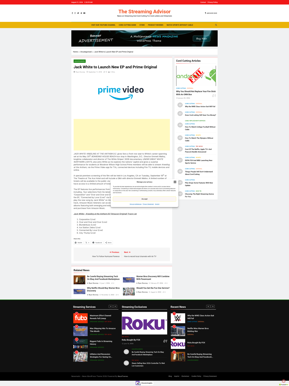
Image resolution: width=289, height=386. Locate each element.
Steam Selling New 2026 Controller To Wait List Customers (197, 357)
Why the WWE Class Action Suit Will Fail (200, 107)
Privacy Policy (213, 2)
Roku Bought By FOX (131, 340)
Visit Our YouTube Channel (103, 25)
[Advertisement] (122, 134)
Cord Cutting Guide (127, 25)
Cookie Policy (196, 376)
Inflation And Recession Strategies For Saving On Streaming (100, 344)
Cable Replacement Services (195, 121)
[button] (175, 182)
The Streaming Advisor (144, 12)
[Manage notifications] (284, 381)
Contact (203, 2)
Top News (199, 146)
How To (198, 191)
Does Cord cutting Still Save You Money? (200, 115)
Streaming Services (97, 322)
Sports (198, 135)
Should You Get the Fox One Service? (153, 288)
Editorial (190, 88)
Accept (145, 199)
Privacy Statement (148, 204)
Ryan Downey (80, 72)
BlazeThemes (123, 376)
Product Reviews (155, 25)
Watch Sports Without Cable (180, 25)
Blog (170, 376)
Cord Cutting (181, 88)
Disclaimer (185, 376)
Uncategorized (79, 61)
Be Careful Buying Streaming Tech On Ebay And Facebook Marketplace (199, 344)
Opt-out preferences (136, 204)
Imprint (157, 204)
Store (142, 25)
